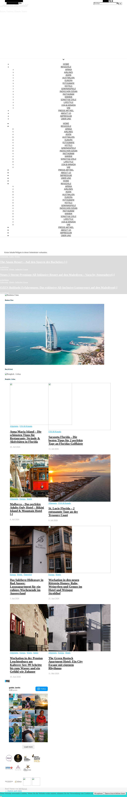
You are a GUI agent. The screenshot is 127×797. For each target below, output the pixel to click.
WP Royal (23, 789)
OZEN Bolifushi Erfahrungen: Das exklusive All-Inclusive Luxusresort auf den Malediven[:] (58, 287)
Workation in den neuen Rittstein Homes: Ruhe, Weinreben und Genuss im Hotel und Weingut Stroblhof (65, 586)
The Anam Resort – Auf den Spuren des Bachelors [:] (33, 262)
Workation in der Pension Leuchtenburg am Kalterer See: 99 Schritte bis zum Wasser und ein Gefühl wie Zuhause (26, 665)
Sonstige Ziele (68, 99)
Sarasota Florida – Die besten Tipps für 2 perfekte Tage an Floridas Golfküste (65, 440)
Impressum (66, 116)
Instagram (68, 94)
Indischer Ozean (68, 91)
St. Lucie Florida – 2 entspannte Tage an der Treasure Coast (63, 512)
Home (66, 64)
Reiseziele (66, 66)
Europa (68, 80)
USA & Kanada (68, 105)
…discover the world (14, 5)
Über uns (66, 118)
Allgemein (4, 257)
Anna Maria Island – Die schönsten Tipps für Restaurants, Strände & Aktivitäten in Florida (25, 436)
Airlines (68, 72)
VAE (68, 107)
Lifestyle (68, 102)
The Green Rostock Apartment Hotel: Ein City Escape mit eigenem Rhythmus (65, 663)
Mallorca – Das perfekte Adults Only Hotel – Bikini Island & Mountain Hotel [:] (27, 509)
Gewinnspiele (68, 88)
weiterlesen (4, 267)
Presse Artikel (66, 110)
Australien (68, 77)
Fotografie (68, 83)
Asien (68, 75)
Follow (43, 689)
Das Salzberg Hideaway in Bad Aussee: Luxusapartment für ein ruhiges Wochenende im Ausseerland (26, 586)
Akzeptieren (98, 793)
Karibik (68, 97)
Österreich (28, 575)
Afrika (68, 69)
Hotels (68, 86)
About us (66, 113)
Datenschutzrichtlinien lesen (115, 793)
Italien (35, 653)
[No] (1, 796)
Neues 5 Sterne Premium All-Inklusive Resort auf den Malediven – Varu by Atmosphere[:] (57, 274)
